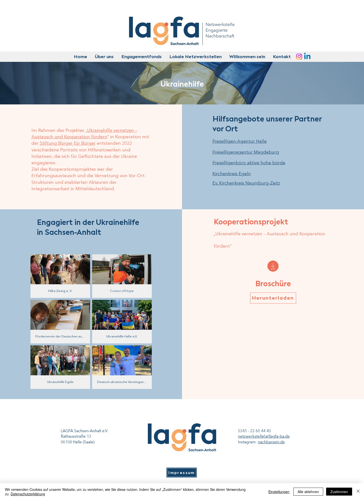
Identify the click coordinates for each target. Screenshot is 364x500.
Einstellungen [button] (278, 491)
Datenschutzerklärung (28, 493)
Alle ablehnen (308, 491)
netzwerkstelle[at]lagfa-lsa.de (264, 437)
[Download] (273, 266)
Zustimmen (339, 491)
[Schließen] (358, 491)
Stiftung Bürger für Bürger (68, 143)
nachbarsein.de (271, 442)
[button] (104, 56)
